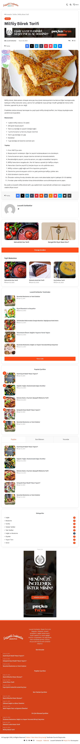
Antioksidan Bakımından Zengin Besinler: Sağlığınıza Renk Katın (37, 320)
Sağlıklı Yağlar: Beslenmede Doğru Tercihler (31, 386)
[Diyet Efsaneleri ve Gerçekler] (9, 312)
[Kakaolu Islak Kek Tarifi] (40, 270)
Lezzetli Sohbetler (11, 40)
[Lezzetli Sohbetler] (10, 4)
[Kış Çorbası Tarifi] (65, 270)
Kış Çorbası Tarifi (59, 280)
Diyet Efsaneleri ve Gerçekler (26, 308)
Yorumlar (66, 439)
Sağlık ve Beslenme (12, 533)
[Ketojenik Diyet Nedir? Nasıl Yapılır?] (9, 414)
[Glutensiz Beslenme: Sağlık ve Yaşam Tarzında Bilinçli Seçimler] (9, 349)
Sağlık (7, 517)
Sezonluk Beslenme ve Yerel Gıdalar (28, 296)
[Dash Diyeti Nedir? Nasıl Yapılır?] (9, 378)
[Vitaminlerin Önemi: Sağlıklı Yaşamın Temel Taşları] (9, 337)
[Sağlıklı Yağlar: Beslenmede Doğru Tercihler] (9, 390)
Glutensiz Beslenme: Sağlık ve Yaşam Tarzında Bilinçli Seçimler (37, 345)
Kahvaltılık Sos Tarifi (11, 280)
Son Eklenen (39, 439)
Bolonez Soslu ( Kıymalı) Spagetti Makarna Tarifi (32, 398)
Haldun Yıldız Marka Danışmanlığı (36, 737)
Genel (7, 543)
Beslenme (9, 520)
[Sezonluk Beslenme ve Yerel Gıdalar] (9, 300)
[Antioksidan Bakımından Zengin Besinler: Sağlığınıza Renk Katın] (9, 325)
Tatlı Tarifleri (9, 530)
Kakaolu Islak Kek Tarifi (36, 280)
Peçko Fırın (67, 740)
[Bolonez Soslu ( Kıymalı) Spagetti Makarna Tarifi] (9, 402)
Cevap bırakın (40, 250)
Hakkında (46, 740)
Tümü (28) (40, 359)
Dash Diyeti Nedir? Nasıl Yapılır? (27, 374)
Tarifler (15, 14)
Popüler (13, 439)
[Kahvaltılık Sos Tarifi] (15, 270)
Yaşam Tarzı (9, 539)
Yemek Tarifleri (10, 527)
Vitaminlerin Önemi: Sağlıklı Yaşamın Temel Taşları (33, 333)
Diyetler (8, 536)
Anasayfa (9, 14)
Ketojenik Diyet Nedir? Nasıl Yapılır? (28, 410)
